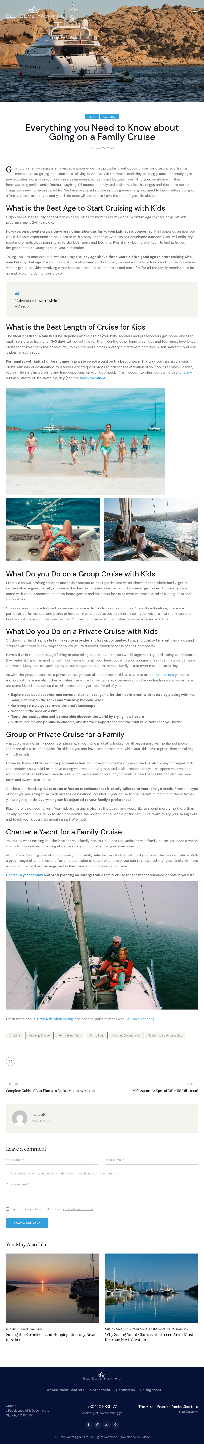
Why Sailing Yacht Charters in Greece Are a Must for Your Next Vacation (149, 1337)
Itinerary (13, 1329)
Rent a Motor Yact (69, 1035)
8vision (145, 1437)
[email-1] (116, 1425)
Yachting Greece (39, 1035)
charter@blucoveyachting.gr (102, 1413)
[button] (195, 11)
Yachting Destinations (126, 1035)
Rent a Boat (96, 1035)
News (91, 117)
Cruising (15, 1035)
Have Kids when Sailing (55, 1019)
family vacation (92, 378)
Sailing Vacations (117, 1329)
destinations (164, 674)
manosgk (38, 1115)
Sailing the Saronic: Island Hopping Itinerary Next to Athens (50, 1337)
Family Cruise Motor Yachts (165, 1035)
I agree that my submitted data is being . (53, 1209)
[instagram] (98, 1425)
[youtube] (107, 1425)
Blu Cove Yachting (140, 1019)
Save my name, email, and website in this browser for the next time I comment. (64, 1173)
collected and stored (79, 1209)
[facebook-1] (89, 1425)
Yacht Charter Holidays (148, 1329)
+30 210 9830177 (102, 1407)
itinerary (185, 372)
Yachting (109, 117)
